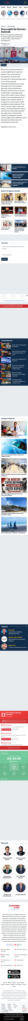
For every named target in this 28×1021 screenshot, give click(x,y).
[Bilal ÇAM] (4, 631)
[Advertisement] (14, 279)
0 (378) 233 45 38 (6, 729)
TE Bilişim (24, 1008)
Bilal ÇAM (11, 630)
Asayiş (3, 7)
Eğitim (3, 984)
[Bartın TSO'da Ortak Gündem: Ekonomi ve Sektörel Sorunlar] (7, 196)
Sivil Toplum (11, 26)
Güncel (9, 7)
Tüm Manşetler (20, 960)
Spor (20, 7)
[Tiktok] (18, 945)
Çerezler (16, 1019)
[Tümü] (26, 626)
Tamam (21, 1019)
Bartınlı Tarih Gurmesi (15, 637)
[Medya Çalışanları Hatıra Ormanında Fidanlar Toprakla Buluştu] (21, 223)
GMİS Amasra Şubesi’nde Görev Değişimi (6, 216)
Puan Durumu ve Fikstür (6, 961)
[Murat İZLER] (4, 646)
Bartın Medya (5, 1011)
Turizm (24, 984)
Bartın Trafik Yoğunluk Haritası (21, 955)
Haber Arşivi (19, 965)
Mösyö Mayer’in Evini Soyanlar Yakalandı (17, 640)
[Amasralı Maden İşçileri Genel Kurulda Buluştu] (21, 210)
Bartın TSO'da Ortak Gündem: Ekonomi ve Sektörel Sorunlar (6, 203)
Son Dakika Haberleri (8, 965)
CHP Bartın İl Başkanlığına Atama (18, 647)
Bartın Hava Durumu (21, 949)
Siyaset (15, 7)
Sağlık (12, 984)
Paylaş (4, 64)
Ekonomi (7, 984)
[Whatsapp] (20, 945)
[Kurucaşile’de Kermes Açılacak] (14, 55)
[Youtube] (15, 945)
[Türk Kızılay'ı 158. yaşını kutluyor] (7, 223)
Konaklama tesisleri (8, 1010)
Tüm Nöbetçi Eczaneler (14, 747)
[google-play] (14, 976)
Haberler (3, 26)
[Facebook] (7, 945)
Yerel (14, 986)
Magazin (4, 1008)
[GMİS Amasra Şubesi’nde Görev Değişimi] (7, 210)
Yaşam (25, 7)
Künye (10, 1008)
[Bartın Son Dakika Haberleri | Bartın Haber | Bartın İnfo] (6, 2)
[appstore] (14, 972)
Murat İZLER (12, 645)
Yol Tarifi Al (16, 729)
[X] (10, 945)
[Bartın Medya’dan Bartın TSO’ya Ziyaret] (21, 196)
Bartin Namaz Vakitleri (5, 955)
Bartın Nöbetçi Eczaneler (5, 950)
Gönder (4, 259)
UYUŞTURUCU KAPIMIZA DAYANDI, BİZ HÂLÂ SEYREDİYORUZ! (15, 633)
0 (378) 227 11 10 (6, 739)
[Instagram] (12, 945)
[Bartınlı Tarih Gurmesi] (4, 639)
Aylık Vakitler (5, 778)
